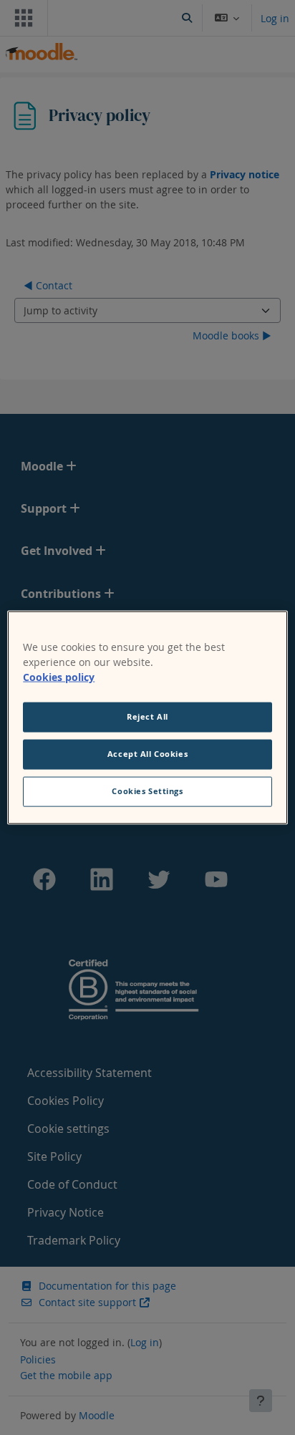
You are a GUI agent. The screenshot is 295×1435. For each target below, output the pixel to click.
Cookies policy (59, 677)
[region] (147, 718)
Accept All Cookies (147, 754)
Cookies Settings (147, 790)
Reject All (147, 717)
